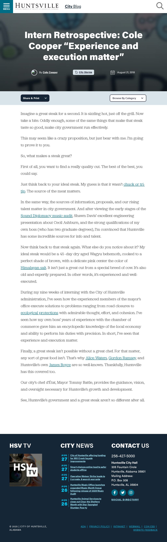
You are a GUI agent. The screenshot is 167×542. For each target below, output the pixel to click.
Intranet (119, 526)
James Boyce (60, 364)
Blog (73, 6)
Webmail (134, 526)
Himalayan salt (33, 267)
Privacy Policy (99, 526)
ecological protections (39, 312)
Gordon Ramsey (122, 357)
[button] (160, 5)
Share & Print (31, 98)
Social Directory (125, 499)
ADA (83, 526)
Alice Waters (96, 357)
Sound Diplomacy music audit (46, 215)
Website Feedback (145, 529)
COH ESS (149, 526)
